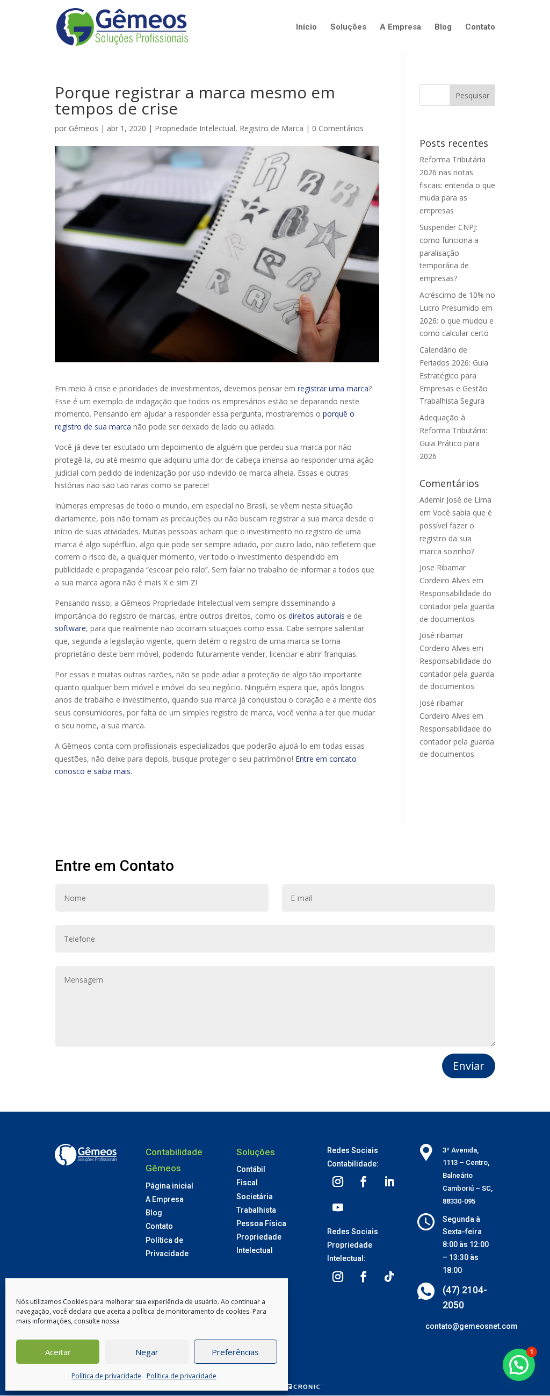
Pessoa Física (261, 1223)
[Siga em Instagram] (338, 1181)
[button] (519, 1365)
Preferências (235, 1352)
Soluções (348, 27)
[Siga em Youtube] (338, 1207)
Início (306, 27)
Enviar (468, 1065)
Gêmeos (83, 128)
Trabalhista (256, 1210)
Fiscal (247, 1182)
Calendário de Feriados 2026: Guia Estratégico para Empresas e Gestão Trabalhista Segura (453, 375)
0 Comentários (338, 128)
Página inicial (169, 1186)
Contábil (250, 1169)
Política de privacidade (106, 1375)
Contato (480, 27)
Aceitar (58, 1352)
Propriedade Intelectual (195, 128)
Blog (443, 27)
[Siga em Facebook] (363, 1181)
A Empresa (400, 27)
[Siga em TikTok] (389, 1276)
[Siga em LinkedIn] (389, 1181)
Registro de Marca (271, 128)
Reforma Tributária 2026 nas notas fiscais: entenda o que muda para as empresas (457, 185)
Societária (254, 1196)
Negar (146, 1352)
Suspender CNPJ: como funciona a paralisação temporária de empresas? (449, 252)
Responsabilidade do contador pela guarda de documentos (456, 606)
